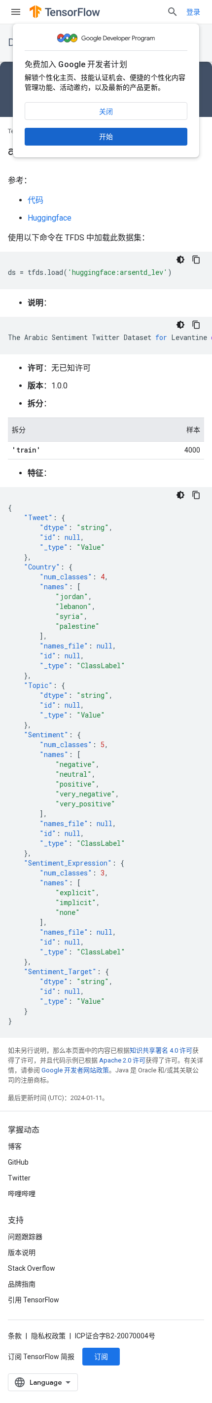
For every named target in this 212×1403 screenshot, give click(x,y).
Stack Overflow (31, 1268)
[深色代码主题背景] (180, 259)
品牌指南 (21, 1284)
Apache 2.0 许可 (122, 1060)
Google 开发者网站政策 (75, 1070)
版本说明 (21, 1252)
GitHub (18, 1162)
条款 (15, 1336)
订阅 (101, 1356)
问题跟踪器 (25, 1237)
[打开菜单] (16, 12)
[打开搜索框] (172, 12)
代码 (35, 200)
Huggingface (49, 218)
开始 (106, 136)
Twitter (19, 1178)
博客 (15, 1146)
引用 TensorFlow (33, 1300)
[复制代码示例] (196, 259)
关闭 (106, 111)
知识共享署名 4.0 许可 (161, 1050)
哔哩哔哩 (21, 1194)
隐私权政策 (48, 1336)
